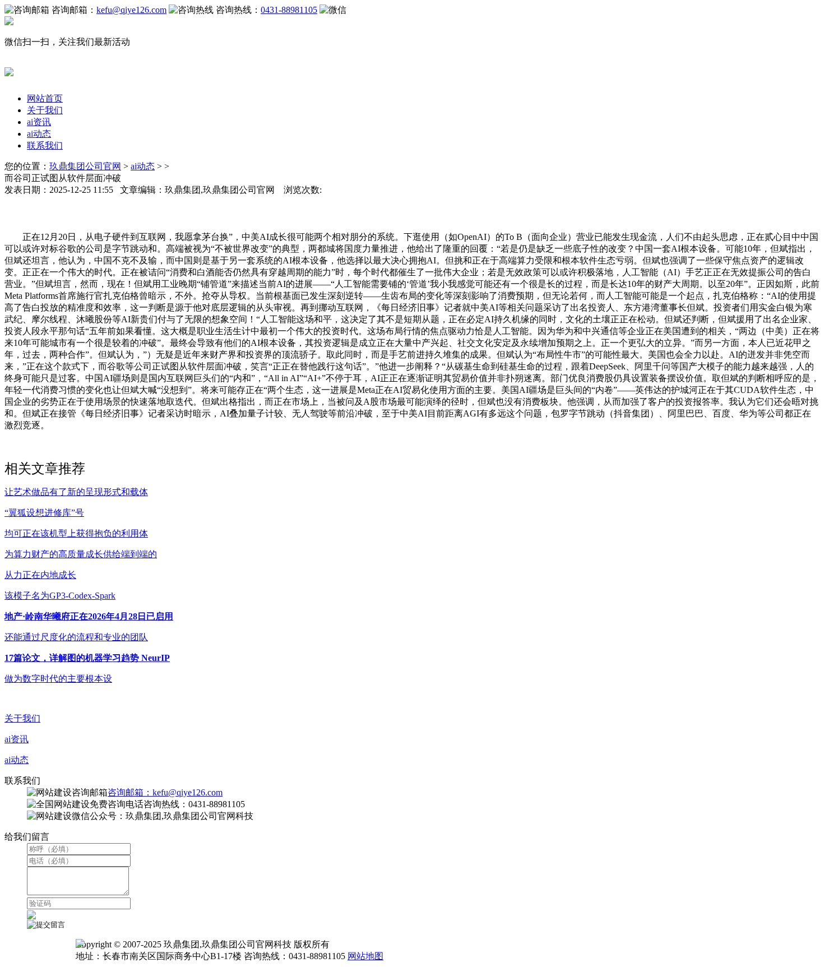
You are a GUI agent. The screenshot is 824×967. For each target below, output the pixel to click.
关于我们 (45, 110)
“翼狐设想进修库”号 (44, 512)
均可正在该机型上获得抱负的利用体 (76, 533)
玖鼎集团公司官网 (85, 166)
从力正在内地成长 (40, 575)
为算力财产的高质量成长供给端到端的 (80, 554)
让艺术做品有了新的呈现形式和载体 (76, 492)
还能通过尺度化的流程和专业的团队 (76, 637)
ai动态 (39, 133)
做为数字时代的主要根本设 (58, 678)
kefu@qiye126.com (131, 10)
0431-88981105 (289, 10)
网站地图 (365, 956)
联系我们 (45, 145)
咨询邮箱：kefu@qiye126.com (165, 792)
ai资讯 (39, 122)
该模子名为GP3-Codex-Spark (59, 595)
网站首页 (45, 98)
